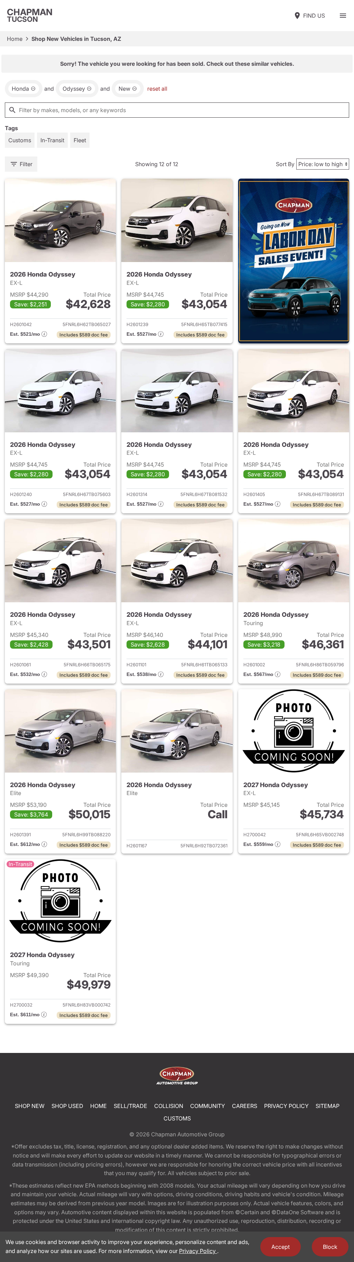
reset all (157, 88)
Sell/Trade (130, 1105)
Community (207, 1105)
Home (14, 38)
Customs (177, 1118)
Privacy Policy (286, 1105)
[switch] (343, 15)
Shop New (30, 1105)
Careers (244, 1105)
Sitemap (327, 1105)
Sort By (285, 164)
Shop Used (67, 1105)
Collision (168, 1105)
